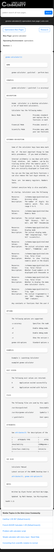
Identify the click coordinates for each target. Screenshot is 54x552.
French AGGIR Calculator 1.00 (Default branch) (21, 525)
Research (44, 30)
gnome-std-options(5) (33, 476)
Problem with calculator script (14, 531)
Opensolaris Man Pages (14, 30)
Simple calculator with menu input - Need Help (21, 537)
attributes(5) (21, 432)
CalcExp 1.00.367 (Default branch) (16, 519)
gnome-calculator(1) (14, 57)
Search (48, 13)
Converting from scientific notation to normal (20, 543)
